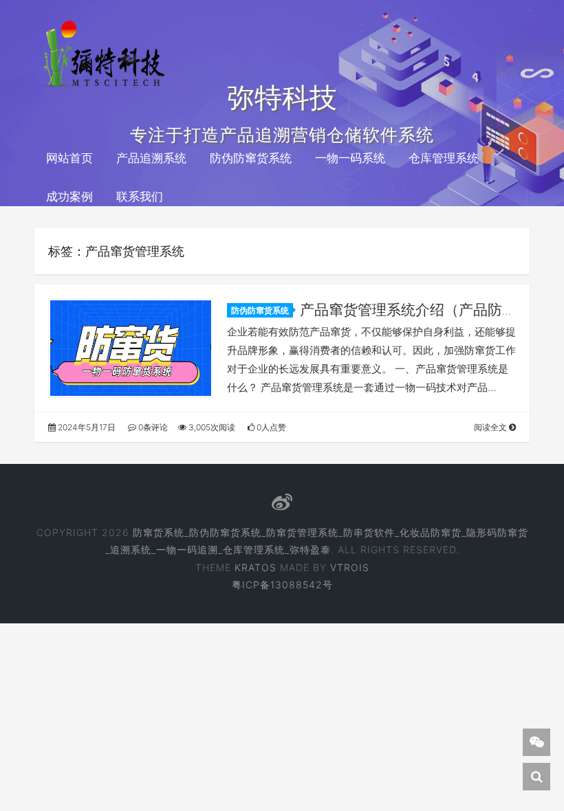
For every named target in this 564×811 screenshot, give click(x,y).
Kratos (255, 567)
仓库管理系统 (444, 158)
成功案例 (69, 196)
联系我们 (139, 196)
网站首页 (69, 158)
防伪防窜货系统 (251, 158)
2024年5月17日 (86, 427)
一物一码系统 (350, 158)
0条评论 (152, 427)
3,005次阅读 (210, 427)
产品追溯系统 (151, 158)
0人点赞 (270, 427)
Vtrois (349, 567)
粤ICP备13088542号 (282, 584)
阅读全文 (491, 427)
